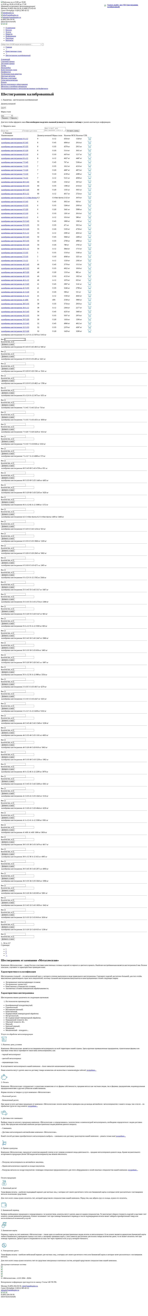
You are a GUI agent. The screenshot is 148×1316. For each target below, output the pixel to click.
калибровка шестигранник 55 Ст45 (15, 221)
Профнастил (6, 72)
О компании (10, 28)
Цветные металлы (8, 76)
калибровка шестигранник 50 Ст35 (15, 241)
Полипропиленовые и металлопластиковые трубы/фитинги (24, 88)
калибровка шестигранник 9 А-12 (14, 139)
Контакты (9, 40)
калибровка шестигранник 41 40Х (14, 300)
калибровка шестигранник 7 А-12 (14, 178)
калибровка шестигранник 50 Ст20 (15, 245)
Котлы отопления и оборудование (14, 84)
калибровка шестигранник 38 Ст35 (15, 304)
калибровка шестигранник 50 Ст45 (15, 237)
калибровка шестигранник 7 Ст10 (14, 174)
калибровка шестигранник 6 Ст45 (14, 202)
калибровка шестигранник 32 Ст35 (15, 327)
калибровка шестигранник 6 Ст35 (14, 205)
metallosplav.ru (8, 13)
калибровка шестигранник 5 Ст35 (14, 253)
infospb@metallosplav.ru (12, 17)
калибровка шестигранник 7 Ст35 (14, 166)
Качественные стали (14, 51)
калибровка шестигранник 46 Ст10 (15, 276)
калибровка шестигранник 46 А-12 (15, 280)
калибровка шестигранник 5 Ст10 (14, 257)
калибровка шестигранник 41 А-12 (15, 296)
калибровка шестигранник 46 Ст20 (15, 272)
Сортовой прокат (8, 61)
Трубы (3, 66)
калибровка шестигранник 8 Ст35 (14, 147)
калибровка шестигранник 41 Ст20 (15, 292)
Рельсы (4, 82)
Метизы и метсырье (9, 78)
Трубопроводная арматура (11, 74)
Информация (11, 36)
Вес (2, 339)
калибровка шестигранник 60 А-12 (15, 194)
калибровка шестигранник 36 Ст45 (15, 312)
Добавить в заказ (8, 344)
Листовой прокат (8, 64)
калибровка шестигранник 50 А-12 (15, 249)
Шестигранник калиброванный (18, 55)
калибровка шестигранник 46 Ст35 (15, 268)
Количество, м (7, 342)
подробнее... (91, 1070)
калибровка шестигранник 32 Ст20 (15, 331)
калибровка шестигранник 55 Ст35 (15, 225)
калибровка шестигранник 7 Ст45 (14, 162)
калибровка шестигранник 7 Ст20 (14, 170)
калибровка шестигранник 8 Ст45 (14, 143)
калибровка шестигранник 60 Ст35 (15, 186)
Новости (9, 34)
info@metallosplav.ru (10, 15)
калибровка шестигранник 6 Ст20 (14, 209)
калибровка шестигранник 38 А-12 (15, 308)
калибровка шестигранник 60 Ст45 (15, 182)
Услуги (8, 32)
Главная (9, 47)
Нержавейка (6, 68)
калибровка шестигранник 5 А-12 (14, 260)
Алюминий (5, 59)
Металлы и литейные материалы (14, 86)
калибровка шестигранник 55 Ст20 (15, 229)
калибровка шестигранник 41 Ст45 (15, 284)
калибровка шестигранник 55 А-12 (15, 233)
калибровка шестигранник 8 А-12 (14, 158)
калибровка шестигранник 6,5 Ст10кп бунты (19, 198)
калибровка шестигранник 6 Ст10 (14, 213)
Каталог (9, 30)
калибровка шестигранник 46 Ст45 (15, 264)
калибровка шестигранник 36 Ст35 (15, 316)
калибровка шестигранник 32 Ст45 (15, 323)
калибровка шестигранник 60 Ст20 (15, 190)
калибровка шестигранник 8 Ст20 (14, 150)
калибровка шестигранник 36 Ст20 (15, 319)
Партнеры (10, 38)
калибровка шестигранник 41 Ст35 (15, 288)
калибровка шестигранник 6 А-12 (14, 217)
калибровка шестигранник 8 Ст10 (14, 154)
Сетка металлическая (9, 80)
